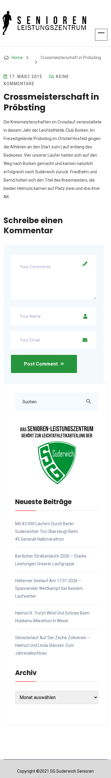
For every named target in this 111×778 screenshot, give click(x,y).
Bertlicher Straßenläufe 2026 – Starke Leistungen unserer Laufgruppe (50, 560)
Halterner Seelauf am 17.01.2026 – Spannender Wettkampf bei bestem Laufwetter (49, 588)
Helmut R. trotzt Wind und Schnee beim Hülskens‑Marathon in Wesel (52, 617)
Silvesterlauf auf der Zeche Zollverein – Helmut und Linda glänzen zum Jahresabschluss (52, 645)
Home (17, 57)
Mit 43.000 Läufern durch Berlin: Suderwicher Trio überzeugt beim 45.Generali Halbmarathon (46, 531)
